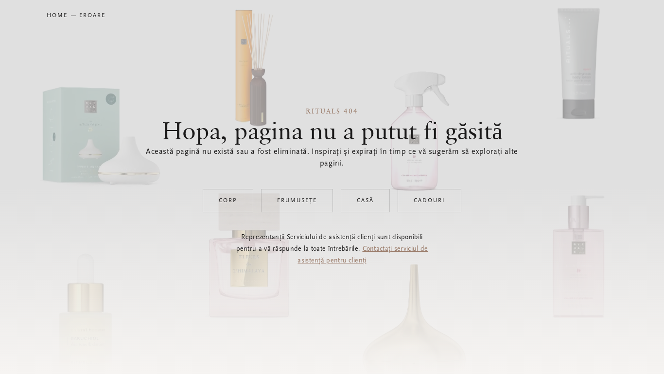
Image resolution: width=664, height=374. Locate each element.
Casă (365, 201)
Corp (228, 201)
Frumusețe (297, 201)
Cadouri (429, 201)
